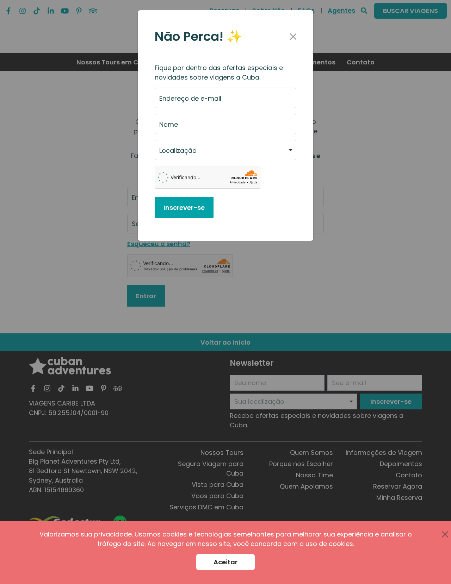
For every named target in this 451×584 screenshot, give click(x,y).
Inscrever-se (184, 207)
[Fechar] (445, 534)
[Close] (293, 37)
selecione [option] (174, 153)
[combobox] (225, 150)
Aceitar (225, 562)
